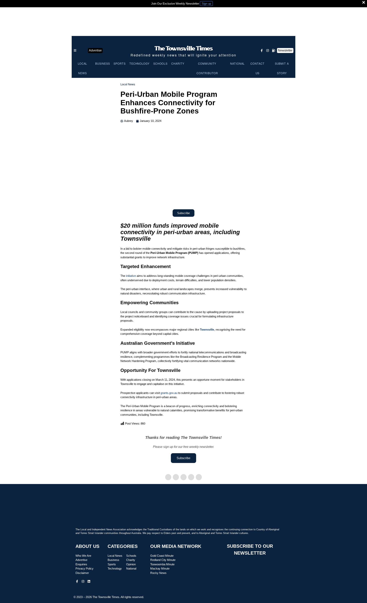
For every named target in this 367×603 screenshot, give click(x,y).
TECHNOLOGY (139, 63)
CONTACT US (257, 68)
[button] (82, 50)
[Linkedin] (183, 477)
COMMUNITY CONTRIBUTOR (207, 68)
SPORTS (119, 63)
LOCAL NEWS (82, 68)
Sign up (206, 3)
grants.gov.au (169, 392)
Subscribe (183, 458)
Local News (127, 84)
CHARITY (177, 63)
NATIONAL (237, 63)
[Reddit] (191, 477)
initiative (131, 275)
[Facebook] (168, 477)
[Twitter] (176, 477)
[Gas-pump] (273, 50)
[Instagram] (267, 50)
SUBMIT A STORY (282, 68)
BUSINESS (102, 63)
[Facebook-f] (261, 50)
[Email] (199, 477)
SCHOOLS (160, 63)
